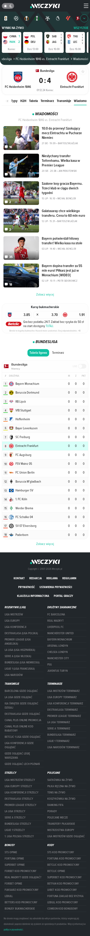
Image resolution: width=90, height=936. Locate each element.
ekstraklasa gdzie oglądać (22, 714)
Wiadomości (82, 100)
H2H (23, 100)
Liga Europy (12, 621)
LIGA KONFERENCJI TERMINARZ (65, 703)
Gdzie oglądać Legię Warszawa (17, 756)
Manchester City (58, 658)
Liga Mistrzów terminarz (63, 691)
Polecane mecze (57, 817)
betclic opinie (56, 871)
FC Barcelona (56, 614)
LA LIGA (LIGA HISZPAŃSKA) (20, 650)
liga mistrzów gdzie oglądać (66, 836)
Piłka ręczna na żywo (61, 786)
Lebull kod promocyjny (62, 902)
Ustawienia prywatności (55, 587)
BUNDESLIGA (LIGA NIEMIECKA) (22, 662)
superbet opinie (15, 865)
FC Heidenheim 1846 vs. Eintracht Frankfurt (42, 59)
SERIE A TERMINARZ (58, 728)
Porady (52, 811)
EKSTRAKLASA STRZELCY (19, 799)
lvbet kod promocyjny (62, 890)
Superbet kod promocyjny (64, 877)
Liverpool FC (55, 627)
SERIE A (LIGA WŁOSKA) (18, 656)
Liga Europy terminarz (62, 697)
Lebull (9, 896)
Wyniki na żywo (13, 28)
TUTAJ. (50, 326)
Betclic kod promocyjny (63, 865)
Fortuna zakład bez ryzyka (65, 896)
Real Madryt (55, 621)
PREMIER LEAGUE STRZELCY (20, 805)
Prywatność (26, 587)
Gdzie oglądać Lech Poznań (22, 764)
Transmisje (64, 100)
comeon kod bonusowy (62, 909)
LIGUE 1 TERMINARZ (58, 741)
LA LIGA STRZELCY (15, 811)
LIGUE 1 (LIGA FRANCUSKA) (20, 669)
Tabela (33, 100)
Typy (14, 100)
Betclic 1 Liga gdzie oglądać (23, 737)
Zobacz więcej (45, 543)
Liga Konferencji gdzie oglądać (19, 745)
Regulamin (69, 578)
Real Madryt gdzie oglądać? (23, 877)
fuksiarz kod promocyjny (22, 890)
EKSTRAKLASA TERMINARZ (62, 710)
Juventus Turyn (57, 671)
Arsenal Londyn (57, 646)
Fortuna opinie (14, 858)
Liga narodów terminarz (63, 747)
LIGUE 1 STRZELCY (15, 830)
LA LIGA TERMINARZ (58, 722)
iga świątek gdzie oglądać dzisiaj (21, 706)
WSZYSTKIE (81, 28)
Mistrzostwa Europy (60, 830)
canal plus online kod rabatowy (19, 728)
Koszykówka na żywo (61, 799)
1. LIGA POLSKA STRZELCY (19, 836)
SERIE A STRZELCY (15, 817)
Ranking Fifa (55, 805)
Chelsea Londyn (57, 652)
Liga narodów (14, 675)
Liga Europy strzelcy (18, 786)
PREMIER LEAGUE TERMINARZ (64, 716)
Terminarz (47, 100)
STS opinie (11, 852)
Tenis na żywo (56, 792)
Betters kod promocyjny (21, 902)
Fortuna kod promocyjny (64, 858)
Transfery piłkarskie (61, 824)
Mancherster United (60, 633)
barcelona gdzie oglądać (21, 691)
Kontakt (19, 578)
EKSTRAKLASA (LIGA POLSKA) (21, 633)
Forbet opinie (13, 883)
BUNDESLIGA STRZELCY (18, 824)
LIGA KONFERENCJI (15, 627)
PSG (49, 664)
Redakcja (35, 578)
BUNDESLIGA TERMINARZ (61, 735)
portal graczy (63, 596)
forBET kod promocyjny (20, 871)
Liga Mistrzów (14, 614)
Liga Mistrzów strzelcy (20, 780)
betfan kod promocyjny (63, 883)
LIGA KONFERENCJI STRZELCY (22, 792)
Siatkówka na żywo (59, 780)
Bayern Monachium (59, 639)
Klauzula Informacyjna (33, 596)
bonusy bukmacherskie (20, 909)
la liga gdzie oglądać (18, 697)
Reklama (52, 578)
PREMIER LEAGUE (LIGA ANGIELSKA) (18, 642)
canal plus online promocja (23, 720)
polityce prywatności (13, 929)
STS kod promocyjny (60, 852)
